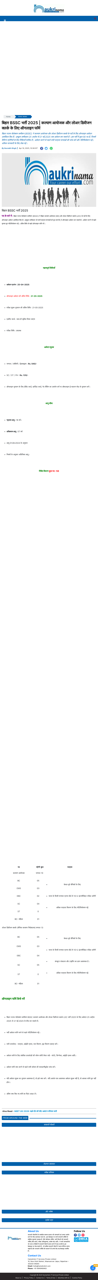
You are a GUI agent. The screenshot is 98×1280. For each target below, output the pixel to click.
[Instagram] (83, 1235)
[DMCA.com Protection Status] (81, 1239)
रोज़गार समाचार (48, 1164)
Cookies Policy (77, 1278)
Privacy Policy (29, 1278)
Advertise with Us (63, 1278)
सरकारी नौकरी (49, 1125)
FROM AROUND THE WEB (15, 1118)
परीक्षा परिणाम (49, 1172)
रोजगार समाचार (22, 117)
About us (18, 1278)
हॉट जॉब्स (49, 1211)
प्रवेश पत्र (49, 1220)
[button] (5, 20)
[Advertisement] (48, 6)
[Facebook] (75, 1235)
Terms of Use (50, 1278)
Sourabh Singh (10, 148)
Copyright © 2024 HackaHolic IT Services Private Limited (49, 1275)
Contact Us (34, 1255)
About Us (33, 1231)
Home (8, 117)
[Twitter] (79, 1235)
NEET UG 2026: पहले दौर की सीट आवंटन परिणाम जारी (35, 1111)
